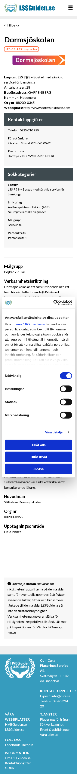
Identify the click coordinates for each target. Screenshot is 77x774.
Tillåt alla (38, 445)
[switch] (66, 388)
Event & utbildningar (55, 729)
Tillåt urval (38, 457)
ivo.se (11, 632)
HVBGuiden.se (16, 724)
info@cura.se (60, 696)
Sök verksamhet (52, 724)
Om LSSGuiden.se (18, 758)
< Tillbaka (11, 25)
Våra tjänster (49, 734)
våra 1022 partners (30, 324)
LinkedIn (27, 745)
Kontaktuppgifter (18, 763)
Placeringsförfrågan (55, 719)
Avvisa (38, 469)
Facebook (12, 745)
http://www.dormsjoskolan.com (47, 108)
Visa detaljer (54, 432)
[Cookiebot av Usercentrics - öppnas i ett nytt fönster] (54, 302)
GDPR (9, 768)
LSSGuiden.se (14, 729)
